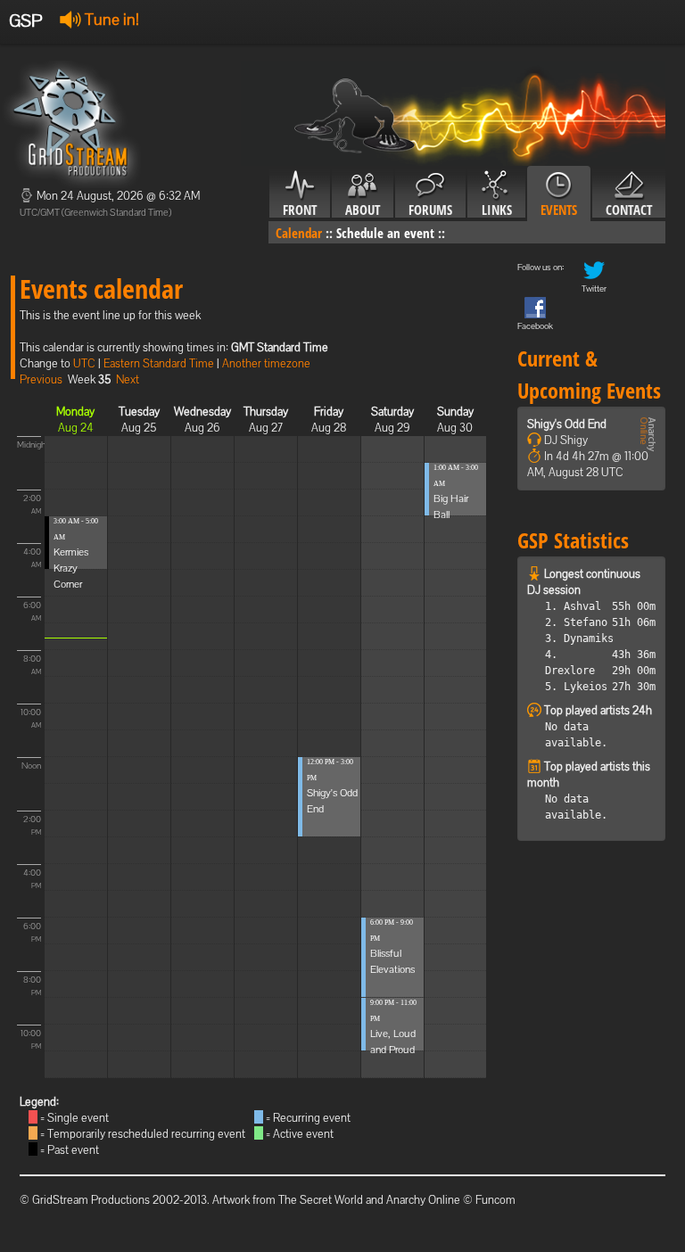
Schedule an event (385, 233)
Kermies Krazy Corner (71, 568)
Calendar (299, 233)
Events (559, 209)
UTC (84, 363)
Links (497, 209)
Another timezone (266, 363)
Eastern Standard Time (158, 363)
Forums (430, 209)
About (362, 209)
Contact (629, 209)
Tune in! (110, 19)
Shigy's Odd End (567, 424)
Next (127, 379)
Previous (41, 379)
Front (300, 209)
